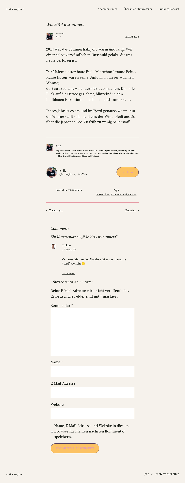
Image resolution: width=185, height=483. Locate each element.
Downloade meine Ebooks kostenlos (85, 153)
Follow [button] (128, 172)
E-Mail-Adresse (64, 383)
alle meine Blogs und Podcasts (86, 156)
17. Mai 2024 (69, 249)
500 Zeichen (75, 190)
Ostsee (132, 194)
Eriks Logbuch (15, 9)
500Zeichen (103, 194)
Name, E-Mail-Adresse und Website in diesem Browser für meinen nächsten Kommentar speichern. (91, 431)
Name (57, 362)
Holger (66, 245)
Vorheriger (56, 210)
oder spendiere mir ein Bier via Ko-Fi (120, 153)
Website (57, 404)
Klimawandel (119, 194)
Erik (58, 145)
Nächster (130, 210)
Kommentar (62, 305)
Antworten (68, 273)
